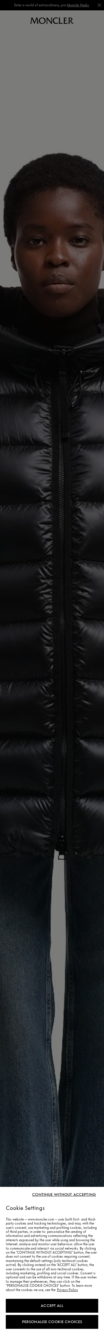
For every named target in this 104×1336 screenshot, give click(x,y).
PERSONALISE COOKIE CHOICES (52, 1321)
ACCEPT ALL (52, 1305)
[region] (52, 1261)
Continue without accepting (64, 1194)
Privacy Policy (67, 1290)
